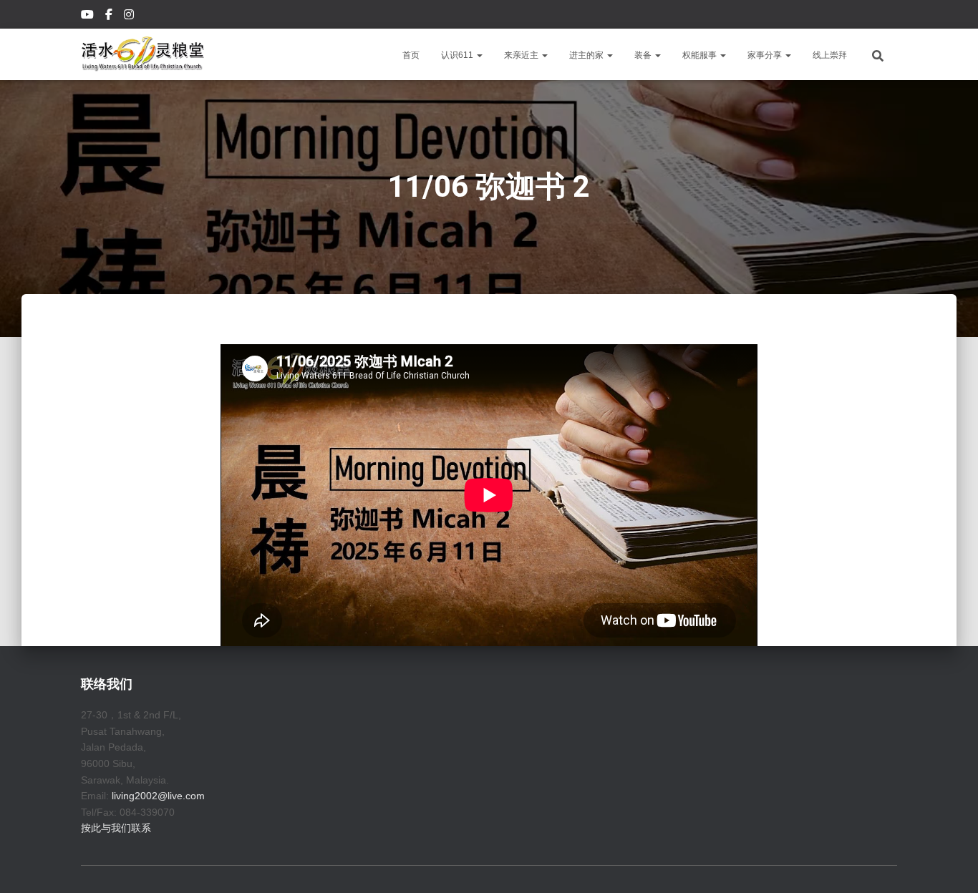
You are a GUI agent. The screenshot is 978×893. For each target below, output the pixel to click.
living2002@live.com (158, 795)
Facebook (110, 16)
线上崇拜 (830, 55)
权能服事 (700, 55)
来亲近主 (522, 55)
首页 (411, 55)
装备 (644, 55)
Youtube (88, 16)
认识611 (458, 55)
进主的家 (587, 55)
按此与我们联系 (116, 828)
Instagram (130, 16)
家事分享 (765, 55)
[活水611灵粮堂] (143, 54)
